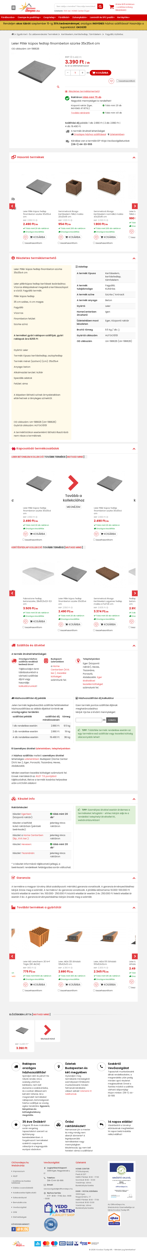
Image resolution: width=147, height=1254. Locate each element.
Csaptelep (49, 17)
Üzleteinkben (117, 134)
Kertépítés (122, 17)
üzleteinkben (32, 759)
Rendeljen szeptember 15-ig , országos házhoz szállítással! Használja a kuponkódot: (73, 25)
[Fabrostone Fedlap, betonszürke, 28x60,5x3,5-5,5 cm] (38, 574)
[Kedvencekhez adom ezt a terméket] (111, 81)
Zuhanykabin (79, 17)
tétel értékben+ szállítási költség (125, 7)
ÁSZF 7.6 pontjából (46, 776)
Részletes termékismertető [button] (36, 258)
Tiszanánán (27, 853)
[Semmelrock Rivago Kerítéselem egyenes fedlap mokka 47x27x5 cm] (108, 574)
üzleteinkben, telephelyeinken (53, 748)
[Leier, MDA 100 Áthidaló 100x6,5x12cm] (108, 936)
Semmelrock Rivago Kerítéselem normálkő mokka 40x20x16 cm (108, 214)
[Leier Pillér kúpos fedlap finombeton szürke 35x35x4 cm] (21, 1030)
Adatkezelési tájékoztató (24, 1192)
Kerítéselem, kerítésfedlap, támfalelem (81, 34)
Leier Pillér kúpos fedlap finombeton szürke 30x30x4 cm (37, 214)
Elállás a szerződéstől (23, 1187)
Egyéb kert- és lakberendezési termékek (37, 34)
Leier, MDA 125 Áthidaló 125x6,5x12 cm (69, 963)
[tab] (73, 157)
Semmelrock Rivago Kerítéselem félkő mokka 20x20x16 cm (70, 214)
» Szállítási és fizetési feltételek (21, 1182)
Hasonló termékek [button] (30, 157)
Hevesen (26, 844)
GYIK (15, 1212)
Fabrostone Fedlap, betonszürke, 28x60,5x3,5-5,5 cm (37, 601)
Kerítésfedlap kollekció (26, 547)
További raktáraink (80, 112)
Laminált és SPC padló (101, 17)
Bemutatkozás (20, 1202)
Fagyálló (109, 34)
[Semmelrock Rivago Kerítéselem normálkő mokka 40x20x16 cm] (108, 186)
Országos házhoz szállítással (90, 134)
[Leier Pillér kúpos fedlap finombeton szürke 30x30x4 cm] (38, 186)
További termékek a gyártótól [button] (38, 907)
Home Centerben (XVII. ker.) (60, 670)
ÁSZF (15, 1176)
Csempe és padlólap (28, 17)
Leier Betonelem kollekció (27, 456)
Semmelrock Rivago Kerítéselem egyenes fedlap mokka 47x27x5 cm (108, 601)
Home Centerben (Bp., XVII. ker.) (28, 837)
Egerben (26, 814)
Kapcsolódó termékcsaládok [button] (37, 448)
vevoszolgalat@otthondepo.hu (58, 1188)
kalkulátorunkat (27, 686)
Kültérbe (119, 34)
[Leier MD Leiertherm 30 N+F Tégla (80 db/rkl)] (38, 936)
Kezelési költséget (58, 674)
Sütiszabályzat (20, 1197)
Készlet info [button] (26, 799)
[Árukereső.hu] (51, 1224)
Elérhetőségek (20, 1217)
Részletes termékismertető (84, 91)
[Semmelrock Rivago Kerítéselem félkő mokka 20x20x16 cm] (73, 186)
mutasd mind (75, 456)
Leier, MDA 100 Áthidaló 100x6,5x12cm (105, 963)
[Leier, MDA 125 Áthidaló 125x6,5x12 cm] (73, 936)
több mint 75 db (92, 97)
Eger (87, 10)
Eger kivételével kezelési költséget (93, 681)
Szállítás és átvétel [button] (30, 645)
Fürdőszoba (7, 17)
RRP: (67, 57)
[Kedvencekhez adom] (25, 237)
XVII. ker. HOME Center (74, 10)
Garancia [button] (23, 878)
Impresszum (19, 1171)
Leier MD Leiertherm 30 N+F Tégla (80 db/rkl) (36, 963)
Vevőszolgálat (19, 1207)
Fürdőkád (63, 17)
